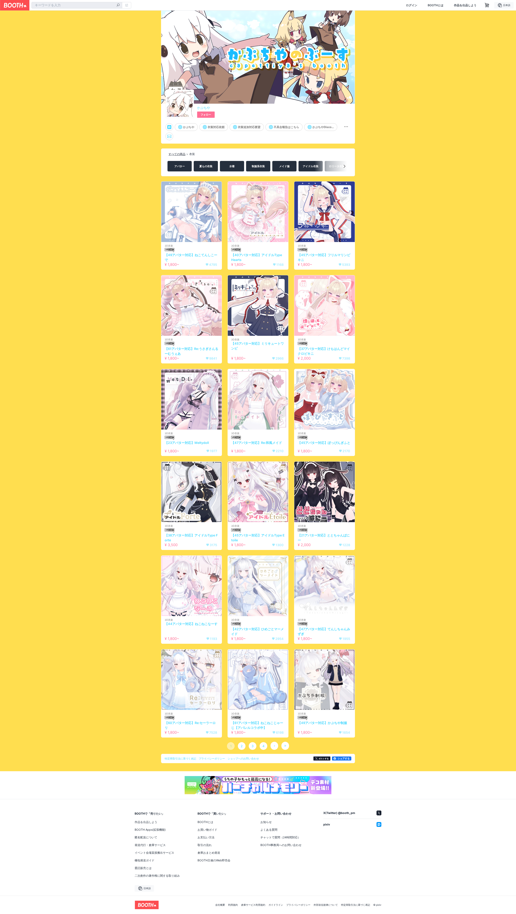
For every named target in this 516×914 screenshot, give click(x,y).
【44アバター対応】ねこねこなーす (191, 624)
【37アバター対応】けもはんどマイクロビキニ (324, 351)
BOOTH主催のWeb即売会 (214, 860)
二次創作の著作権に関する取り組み (157, 875)
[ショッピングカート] (487, 5)
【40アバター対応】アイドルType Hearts (256, 257)
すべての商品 (177, 154)
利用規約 (233, 905)
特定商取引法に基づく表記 (355, 905)
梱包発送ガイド (144, 860)
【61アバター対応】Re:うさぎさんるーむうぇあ (191, 351)
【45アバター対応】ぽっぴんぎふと (324, 443)
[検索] (118, 5)
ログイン (411, 5)
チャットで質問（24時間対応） (280, 837)
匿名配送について (146, 837)
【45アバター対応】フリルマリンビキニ (324, 257)
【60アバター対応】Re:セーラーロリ (190, 725)
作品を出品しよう (465, 5)
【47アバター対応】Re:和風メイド (256, 443)
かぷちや (203, 108)
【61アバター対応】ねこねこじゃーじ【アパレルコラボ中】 (257, 725)
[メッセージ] (169, 136)
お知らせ (266, 822)
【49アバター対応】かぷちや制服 (322, 723)
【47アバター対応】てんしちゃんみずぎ (324, 631)
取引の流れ (205, 845)
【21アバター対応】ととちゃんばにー (324, 537)
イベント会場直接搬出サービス (154, 852)
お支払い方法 (206, 837)
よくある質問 (268, 829)
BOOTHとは (435, 5)
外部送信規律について (326, 905)
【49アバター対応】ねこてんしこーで (191, 257)
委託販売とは (143, 868)
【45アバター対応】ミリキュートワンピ (257, 345)
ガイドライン (275, 905)
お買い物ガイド (207, 829)
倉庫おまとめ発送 (209, 852)
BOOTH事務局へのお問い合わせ (281, 845)
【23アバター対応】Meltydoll (187, 443)
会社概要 (220, 905)
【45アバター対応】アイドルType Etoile (258, 537)
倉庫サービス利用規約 (253, 905)
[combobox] (76, 5)
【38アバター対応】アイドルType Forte (191, 537)
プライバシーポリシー (298, 905)
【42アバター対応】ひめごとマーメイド (257, 631)
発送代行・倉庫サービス (150, 845)
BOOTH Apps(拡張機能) (150, 829)
